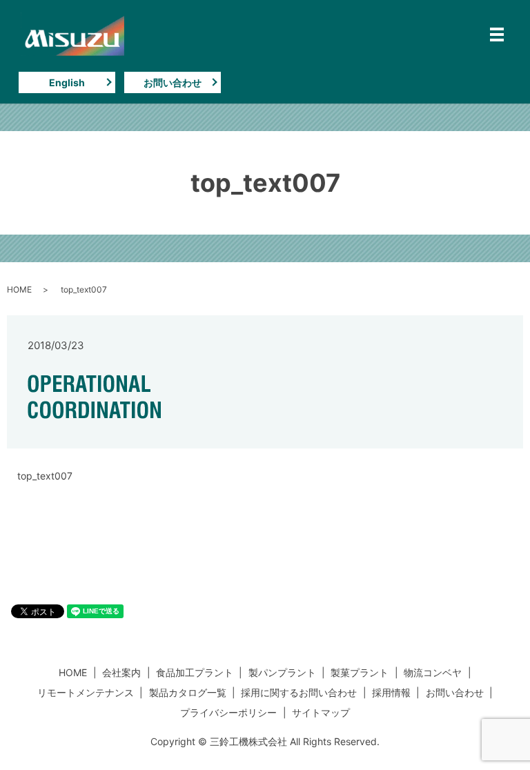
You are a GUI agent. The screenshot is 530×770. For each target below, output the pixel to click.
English (67, 82)
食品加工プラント (194, 672)
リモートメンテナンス (85, 692)
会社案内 (121, 672)
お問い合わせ (173, 82)
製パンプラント (282, 672)
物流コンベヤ (433, 672)
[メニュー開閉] (497, 34)
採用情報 (391, 692)
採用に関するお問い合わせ (299, 692)
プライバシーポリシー (228, 712)
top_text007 (44, 476)
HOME (19, 289)
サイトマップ (321, 712)
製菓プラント (360, 672)
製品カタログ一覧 (187, 692)
